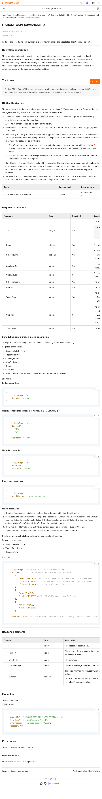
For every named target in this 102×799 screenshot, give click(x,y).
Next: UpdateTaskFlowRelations (86, 771)
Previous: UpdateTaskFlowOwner (16, 771)
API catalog (79, 15)
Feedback (55, 783)
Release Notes (12, 761)
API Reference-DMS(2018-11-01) (60, 15)
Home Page (6, 15)
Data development (92, 15)
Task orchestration (11, 17)
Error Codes (11, 747)
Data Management (20, 15)
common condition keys (49, 169)
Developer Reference (37, 15)
